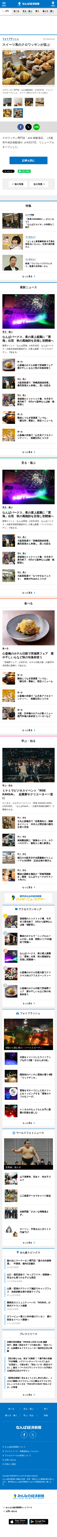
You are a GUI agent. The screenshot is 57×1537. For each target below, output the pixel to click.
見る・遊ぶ (27, 11)
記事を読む (28, 160)
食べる (16, 11)
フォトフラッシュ (10, 39)
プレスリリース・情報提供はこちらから (22, 1451)
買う (37, 11)
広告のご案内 (10, 1464)
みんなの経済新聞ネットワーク (28, 1496)
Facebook (24, 1435)
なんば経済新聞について (15, 1447)
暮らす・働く (48, 11)
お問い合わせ (10, 1460)
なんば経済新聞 (28, 4)
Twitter (32, 1435)
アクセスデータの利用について (18, 1455)
